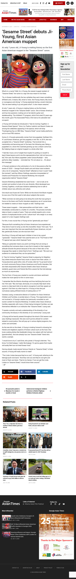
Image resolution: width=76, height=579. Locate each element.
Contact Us (4, 3)
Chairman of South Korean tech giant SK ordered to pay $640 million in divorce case (14, 478)
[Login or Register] (68, 3)
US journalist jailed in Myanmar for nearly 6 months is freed (13, 391)
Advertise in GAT (15, 3)
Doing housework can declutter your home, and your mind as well (38, 424)
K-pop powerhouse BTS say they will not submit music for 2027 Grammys (39, 451)
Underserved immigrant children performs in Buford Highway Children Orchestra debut (37, 391)
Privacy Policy (48, 567)
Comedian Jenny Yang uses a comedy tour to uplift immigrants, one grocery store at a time (14, 452)
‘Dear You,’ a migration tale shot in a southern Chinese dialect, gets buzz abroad (13, 425)
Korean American (31, 26)
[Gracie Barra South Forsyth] (66, 38)
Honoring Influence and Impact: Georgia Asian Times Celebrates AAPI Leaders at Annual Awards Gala (23, 534)
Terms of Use (60, 567)
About (25, 3)
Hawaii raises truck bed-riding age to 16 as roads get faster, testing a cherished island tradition (39, 478)
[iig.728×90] (47, 15)
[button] (72, 3)
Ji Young (23, 26)
